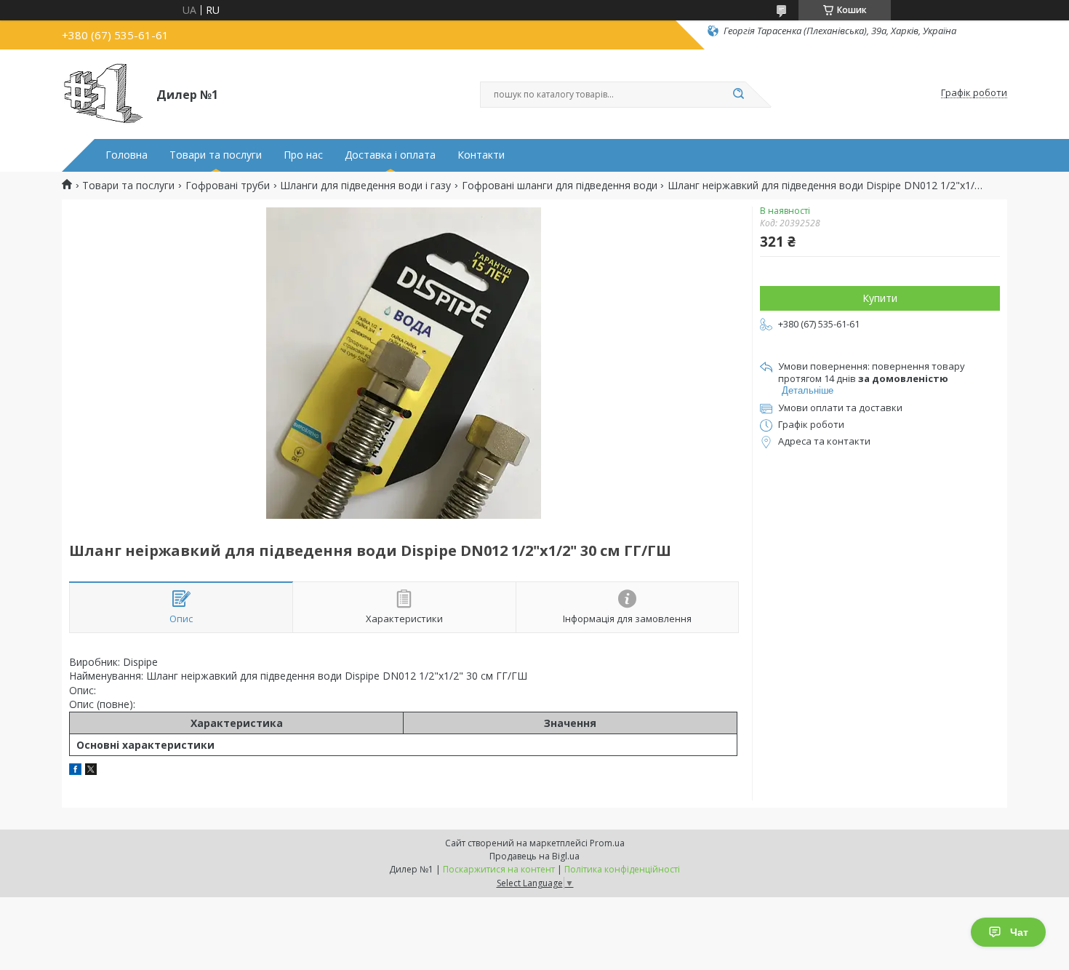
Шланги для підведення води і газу (365, 185)
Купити (879, 298)
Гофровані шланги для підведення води (559, 185)
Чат (1019, 932)
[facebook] (75, 771)
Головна (126, 155)
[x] (91, 771)
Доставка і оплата (390, 155)
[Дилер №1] (102, 93)
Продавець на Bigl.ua (534, 856)
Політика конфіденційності (622, 869)
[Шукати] (738, 95)
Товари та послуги (215, 155)
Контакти (481, 155)
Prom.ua (607, 843)
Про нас (303, 155)
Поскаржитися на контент (499, 869)
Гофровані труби (227, 185)
